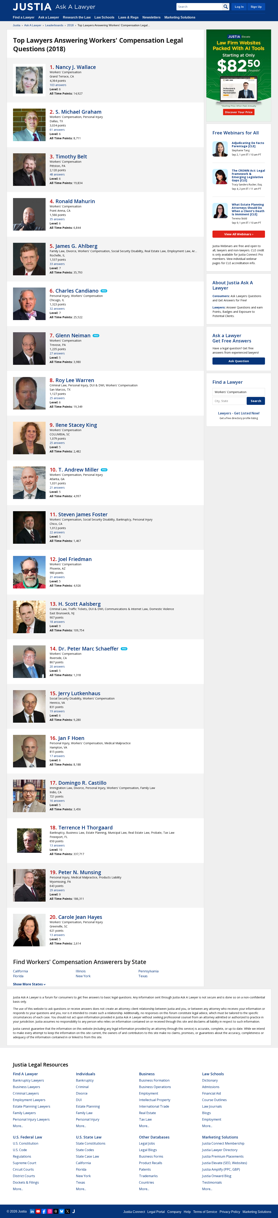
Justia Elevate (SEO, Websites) (224, 1163)
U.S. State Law (89, 1137)
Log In (239, 6)
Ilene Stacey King (76, 424)
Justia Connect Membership (223, 1143)
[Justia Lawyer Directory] (73, 1211)
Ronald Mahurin (75, 201)
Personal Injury (87, 1119)
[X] (67, 1211)
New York (83, 976)
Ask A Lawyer (32, 25)
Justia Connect (134, 1212)
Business (147, 1073)
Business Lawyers (26, 1087)
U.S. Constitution (25, 1143)
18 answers (57, 622)
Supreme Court (24, 1163)
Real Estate (147, 1113)
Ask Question (239, 361)
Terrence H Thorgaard (85, 827)
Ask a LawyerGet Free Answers (231, 338)
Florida (18, 976)
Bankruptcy (85, 1080)
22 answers (57, 532)
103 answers (58, 85)
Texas (143, 976)
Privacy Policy (230, 1212)
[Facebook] (44, 1211)
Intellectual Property (154, 1100)
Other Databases (154, 1137)
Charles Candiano (77, 290)
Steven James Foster (83, 514)
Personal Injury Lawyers (31, 1119)
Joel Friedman (75, 559)
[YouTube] (38, 1211)
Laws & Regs (128, 17)
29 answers (57, 890)
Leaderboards (54, 25)
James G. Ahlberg (76, 245)
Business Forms (151, 1156)
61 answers (57, 130)
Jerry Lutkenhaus (79, 693)
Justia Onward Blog (216, 1176)
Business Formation (154, 1080)
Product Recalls (150, 1163)
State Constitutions (90, 1143)
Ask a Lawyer (49, 17)
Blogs (206, 1113)
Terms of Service (205, 1212)
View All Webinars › (238, 234)
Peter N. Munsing (79, 872)
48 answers (57, 174)
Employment (148, 1093)
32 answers (57, 308)
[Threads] (55, 1211)
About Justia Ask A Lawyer (232, 285)
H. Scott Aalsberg (79, 603)
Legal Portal (156, 1212)
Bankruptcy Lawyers (28, 1080)
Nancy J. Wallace (76, 66)
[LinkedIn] (32, 1211)
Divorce (82, 1093)
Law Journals (212, 1106)
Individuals (85, 1073)
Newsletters (151, 17)
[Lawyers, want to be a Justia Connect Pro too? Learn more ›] (103, 291)
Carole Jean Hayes (80, 916)
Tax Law (145, 1119)
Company (174, 1212)
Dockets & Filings (26, 1182)
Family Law (84, 1113)
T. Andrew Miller (78, 469)
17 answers (57, 756)
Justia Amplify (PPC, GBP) (221, 1169)
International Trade (154, 1106)
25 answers (57, 398)
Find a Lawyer (23, 17)
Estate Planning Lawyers (31, 1106)
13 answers (57, 845)
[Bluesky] (61, 1211)
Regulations (22, 1156)
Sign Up (256, 6)
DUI (79, 1100)
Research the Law (77, 17)
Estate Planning (88, 1106)
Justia (16, 25)
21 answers (57, 487)
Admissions (210, 1087)
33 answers (57, 264)
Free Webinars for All (235, 132)
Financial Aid (211, 1093)
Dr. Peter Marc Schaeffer (88, 648)
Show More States (28, 984)
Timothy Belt (71, 156)
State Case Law (87, 1156)
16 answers (57, 801)
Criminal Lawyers (26, 1093)
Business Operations (155, 1087)
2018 (70, 25)
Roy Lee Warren (75, 380)
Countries (146, 1182)
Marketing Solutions (179, 17)
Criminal (82, 1087)
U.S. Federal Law (27, 1137)
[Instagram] (49, 1211)
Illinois (81, 971)
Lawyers (218, 307)
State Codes (85, 1150)
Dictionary (210, 1080)
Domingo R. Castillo (82, 782)
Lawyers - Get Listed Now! (238, 413)
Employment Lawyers (29, 1100)
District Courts (24, 1176)
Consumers (220, 296)
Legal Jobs (147, 1143)
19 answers (57, 711)
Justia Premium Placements (223, 1156)
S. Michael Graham (79, 111)
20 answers (57, 666)
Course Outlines (214, 1100)
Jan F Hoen (71, 737)
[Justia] (32, 6)
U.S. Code (20, 1150)
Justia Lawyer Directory (220, 1150)
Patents (145, 1169)
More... (18, 1126)
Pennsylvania (148, 971)
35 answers (57, 219)
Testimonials (212, 1182)
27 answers (57, 353)
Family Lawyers (24, 1113)
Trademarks (148, 1176)
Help (187, 1212)
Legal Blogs (148, 1150)
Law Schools (104, 17)
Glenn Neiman (73, 335)
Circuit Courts (23, 1169)
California (20, 971)
